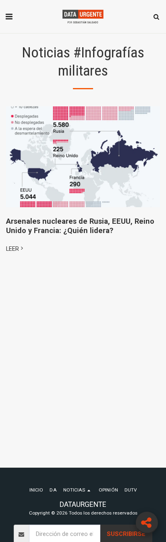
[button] (9, 16)
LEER (12, 248)
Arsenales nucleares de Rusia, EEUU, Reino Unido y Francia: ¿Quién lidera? (80, 226)
